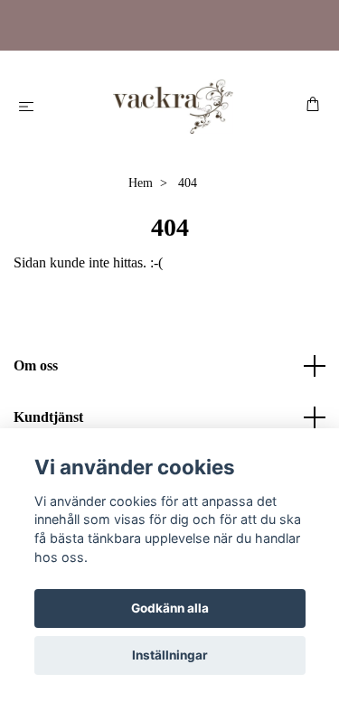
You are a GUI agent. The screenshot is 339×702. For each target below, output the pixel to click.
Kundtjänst (48, 417)
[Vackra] (173, 106)
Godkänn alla (170, 608)
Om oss (36, 365)
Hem (140, 183)
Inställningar (170, 655)
